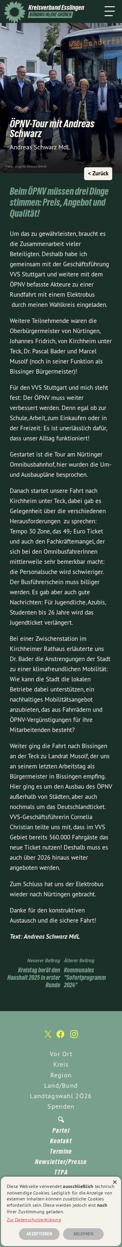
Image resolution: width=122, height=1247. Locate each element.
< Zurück (98, 173)
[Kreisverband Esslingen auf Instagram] (74, 1037)
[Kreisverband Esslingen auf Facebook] (60, 1037)
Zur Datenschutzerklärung (34, 1220)
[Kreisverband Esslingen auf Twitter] (47, 1037)
